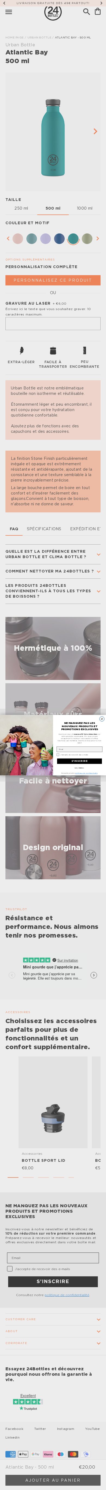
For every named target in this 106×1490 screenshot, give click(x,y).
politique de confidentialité (86, 773)
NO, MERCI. (79, 768)
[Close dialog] (101, 718)
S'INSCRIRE (79, 761)
